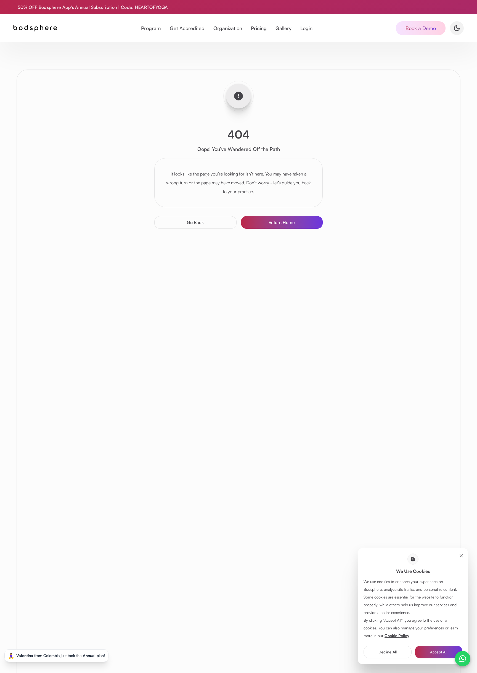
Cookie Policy (397, 635)
